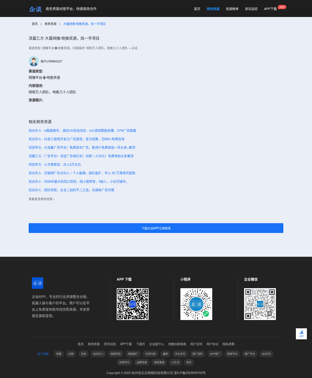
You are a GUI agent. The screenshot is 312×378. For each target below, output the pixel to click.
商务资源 (213, 9)
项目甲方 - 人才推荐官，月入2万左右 (55, 164)
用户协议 (212, 344)
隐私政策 (229, 344)
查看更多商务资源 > (42, 199)
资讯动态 (251, 9)
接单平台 (232, 353)
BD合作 (266, 353)
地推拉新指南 (177, 344)
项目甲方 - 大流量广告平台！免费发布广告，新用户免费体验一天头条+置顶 (82, 147)
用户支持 (196, 344)
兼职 (165, 353)
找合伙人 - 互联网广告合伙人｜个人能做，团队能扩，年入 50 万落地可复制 (82, 173)
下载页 (140, 344)
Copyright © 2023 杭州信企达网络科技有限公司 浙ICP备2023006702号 (156, 372)
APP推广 (215, 353)
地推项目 (116, 353)
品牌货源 (142, 362)
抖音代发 (150, 353)
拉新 (71, 353)
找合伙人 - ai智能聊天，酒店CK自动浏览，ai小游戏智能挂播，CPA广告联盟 (82, 130)
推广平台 (250, 353)
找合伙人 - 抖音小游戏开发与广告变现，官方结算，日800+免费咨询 (76, 139)
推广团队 (198, 353)
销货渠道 (159, 362)
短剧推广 (133, 353)
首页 (197, 9)
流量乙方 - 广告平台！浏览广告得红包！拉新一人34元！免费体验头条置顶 (81, 156)
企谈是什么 (156, 344)
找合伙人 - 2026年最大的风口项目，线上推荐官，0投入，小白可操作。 (79, 181)
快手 (188, 362)
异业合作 (180, 353)
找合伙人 (98, 353)
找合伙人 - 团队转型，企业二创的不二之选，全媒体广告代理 (71, 190)
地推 (58, 353)
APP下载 (270, 9)
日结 (83, 353)
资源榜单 (232, 9)
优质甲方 (124, 362)
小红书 (175, 362)
